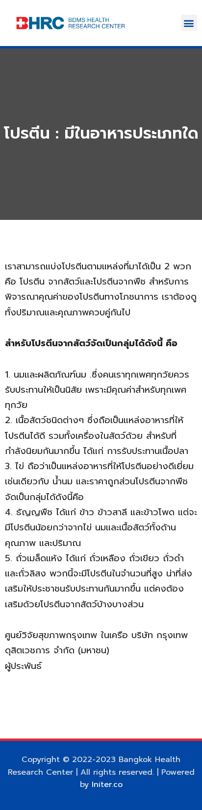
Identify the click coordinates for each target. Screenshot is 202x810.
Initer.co (107, 784)
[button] (189, 23)
